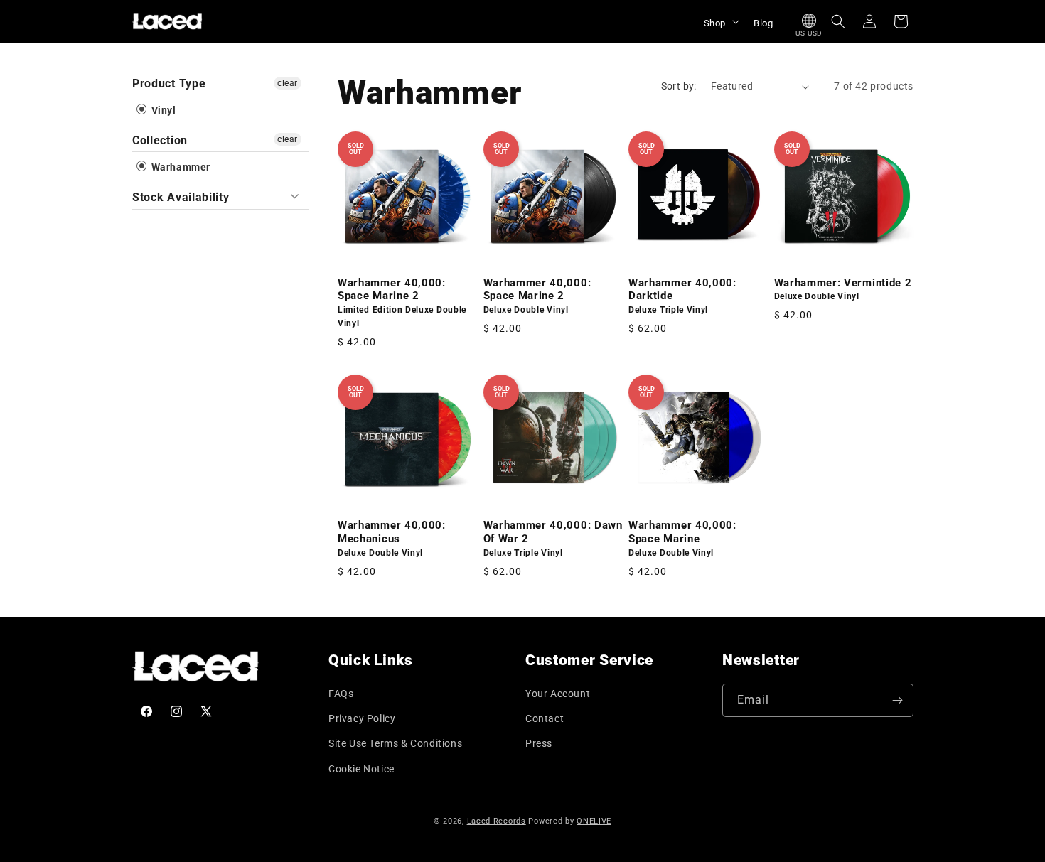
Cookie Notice (361, 769)
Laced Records (496, 821)
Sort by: (679, 86)
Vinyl (162, 110)
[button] (720, 21)
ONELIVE (594, 821)
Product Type (168, 83)
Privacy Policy (361, 718)
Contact (544, 718)
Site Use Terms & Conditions (395, 743)
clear (287, 83)
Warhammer (179, 167)
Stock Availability (180, 197)
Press (538, 743)
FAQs (340, 693)
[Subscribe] (897, 700)
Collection (160, 140)
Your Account (557, 693)
